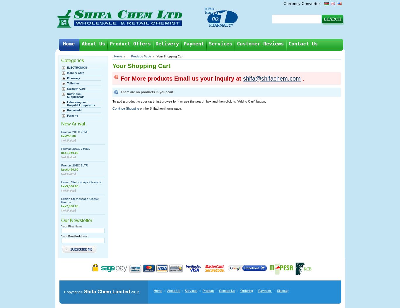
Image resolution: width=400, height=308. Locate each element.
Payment (265, 290)
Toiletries (73, 83)
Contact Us (227, 290)
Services (191, 290)
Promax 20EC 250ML (75, 148)
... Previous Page (139, 56)
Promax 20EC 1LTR (74, 165)
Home (118, 56)
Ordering (246, 290)
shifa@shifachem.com (272, 78)
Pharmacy (73, 78)
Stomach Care (76, 88)
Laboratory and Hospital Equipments (81, 104)
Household (74, 110)
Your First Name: (72, 226)
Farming (72, 115)
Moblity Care (75, 73)
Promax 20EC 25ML (74, 132)
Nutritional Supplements (75, 95)
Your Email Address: (74, 236)
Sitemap (282, 290)
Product (208, 290)
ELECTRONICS (77, 67)
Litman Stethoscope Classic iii (81, 182)
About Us (173, 290)
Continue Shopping (125, 108)
